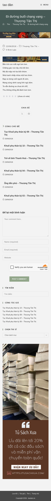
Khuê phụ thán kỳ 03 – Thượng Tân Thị (23, 196)
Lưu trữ (14, 494)
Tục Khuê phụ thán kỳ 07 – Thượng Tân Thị (19, 318)
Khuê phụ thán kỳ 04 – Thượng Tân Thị (23, 171)
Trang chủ (35, 494)
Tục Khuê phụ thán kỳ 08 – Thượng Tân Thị (19, 315)
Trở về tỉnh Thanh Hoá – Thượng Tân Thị (24, 158)
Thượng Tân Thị (29, 46)
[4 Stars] (12, 96)
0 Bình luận (11, 50)
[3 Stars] (9, 96)
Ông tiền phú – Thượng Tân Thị (19, 183)
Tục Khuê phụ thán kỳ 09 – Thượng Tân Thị (24, 133)
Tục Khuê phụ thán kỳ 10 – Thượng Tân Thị (19, 308)
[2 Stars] (6, 96)
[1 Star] (4, 96)
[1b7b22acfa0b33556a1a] (25, 35)
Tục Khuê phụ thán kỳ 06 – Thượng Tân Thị (19, 322)
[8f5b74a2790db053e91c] (26, 411)
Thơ (28, 494)
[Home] (3, 24)
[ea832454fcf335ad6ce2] (26, 59)
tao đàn (8, 5)
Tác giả (22, 494)
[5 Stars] (15, 96)
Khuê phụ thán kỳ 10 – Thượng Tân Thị (23, 146)
